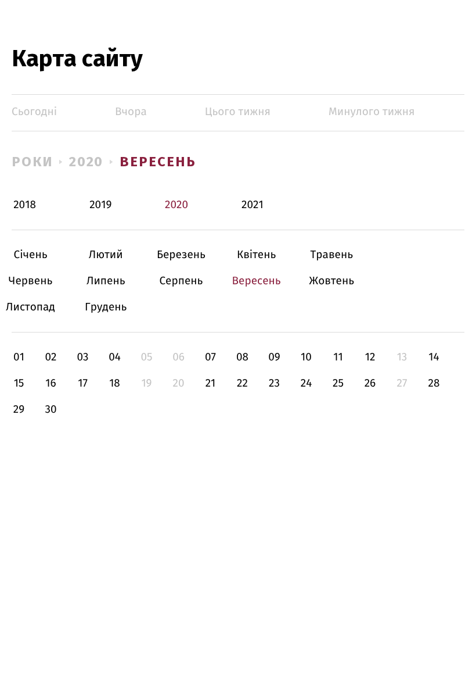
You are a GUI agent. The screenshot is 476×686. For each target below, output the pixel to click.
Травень (332, 255)
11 (337, 357)
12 (370, 357)
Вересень (158, 161)
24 (306, 383)
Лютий (106, 255)
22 (242, 383)
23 (274, 383)
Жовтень (332, 281)
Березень (181, 255)
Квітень (256, 255)
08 (242, 357)
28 (434, 383)
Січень (30, 255)
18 (114, 383)
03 (82, 357)
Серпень (181, 281)
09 (274, 357)
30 (50, 409)
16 (50, 383)
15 (19, 383)
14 (433, 357)
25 (338, 383)
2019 (100, 205)
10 (306, 357)
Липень (106, 281)
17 (83, 383)
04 (115, 357)
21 (210, 383)
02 (50, 357)
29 (18, 409)
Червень (30, 281)
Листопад (30, 307)
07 (210, 357)
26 (370, 383)
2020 (86, 161)
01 (18, 357)
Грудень (106, 307)
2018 (24, 205)
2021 (252, 205)
